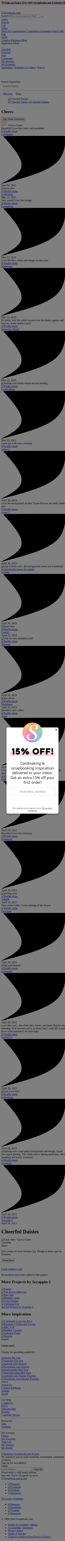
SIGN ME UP (32, 801)
